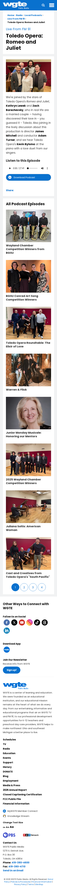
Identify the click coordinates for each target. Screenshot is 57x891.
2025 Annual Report (15, 790)
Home (10, 15)
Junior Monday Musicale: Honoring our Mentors (23, 434)
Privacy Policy (20, 884)
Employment (10, 780)
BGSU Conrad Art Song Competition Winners (22, 297)
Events (7, 757)
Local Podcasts (33, 15)
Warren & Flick (16, 389)
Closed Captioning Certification (22, 794)
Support (8, 762)
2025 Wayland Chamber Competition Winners (23, 481)
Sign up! (12, 670)
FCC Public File (12, 799)
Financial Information (16, 803)
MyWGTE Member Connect (22, 811)
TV (4, 744)
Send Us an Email (13, 870)
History (7, 767)
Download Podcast (24, 177)
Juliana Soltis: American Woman (23, 528)
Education (9, 753)
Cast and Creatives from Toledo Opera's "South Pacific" (28, 575)
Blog (5, 776)
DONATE (8, 771)
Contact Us (10, 842)
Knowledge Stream (18, 816)
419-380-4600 (20, 862)
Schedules (9, 739)
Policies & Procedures (20, 881)
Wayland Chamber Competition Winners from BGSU (25, 249)
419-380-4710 (17, 866)
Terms (31, 884)
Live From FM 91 (16, 18)
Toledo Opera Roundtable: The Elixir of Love (28, 344)
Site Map (39, 884)
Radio (19, 15)
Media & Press (11, 785)
